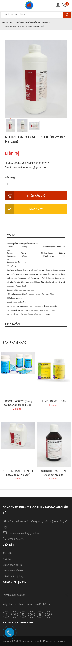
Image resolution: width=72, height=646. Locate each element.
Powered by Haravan (54, 641)
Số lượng (10, 177)
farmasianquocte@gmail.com (25, 533)
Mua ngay (36, 208)
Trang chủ (7, 22)
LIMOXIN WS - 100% (54, 401)
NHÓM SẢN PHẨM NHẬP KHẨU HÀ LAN (33, 22)
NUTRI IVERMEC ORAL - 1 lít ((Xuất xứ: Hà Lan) (18, 472)
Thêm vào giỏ (36, 195)
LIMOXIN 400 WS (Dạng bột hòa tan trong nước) (18, 403)
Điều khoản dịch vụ (13, 576)
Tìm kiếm (8, 553)
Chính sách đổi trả (12, 564)
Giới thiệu (8, 559)
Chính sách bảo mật (13, 570)
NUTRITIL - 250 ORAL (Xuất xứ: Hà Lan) (54, 472)
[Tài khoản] (58, 4)
